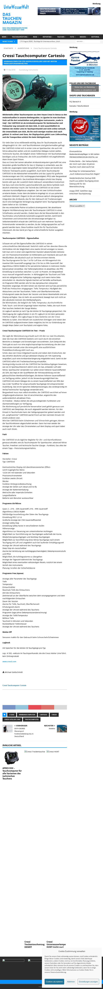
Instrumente (33, 70)
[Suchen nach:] (87, 41)
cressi (54, 715)
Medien (83, 37)
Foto (72, 37)
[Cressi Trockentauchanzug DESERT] (34, 844)
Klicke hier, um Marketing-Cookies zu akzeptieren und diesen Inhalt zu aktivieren (85, 90)
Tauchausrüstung (20, 37)
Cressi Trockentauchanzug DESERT (34, 944)
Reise (35, 37)
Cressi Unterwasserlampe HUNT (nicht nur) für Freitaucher (56, 945)
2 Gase (11, 715)
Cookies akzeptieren (54, 982)
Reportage (47, 37)
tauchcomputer (32, 719)
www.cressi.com (9, 661)
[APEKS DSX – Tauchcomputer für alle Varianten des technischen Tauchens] (13, 758)
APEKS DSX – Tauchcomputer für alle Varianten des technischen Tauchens (12, 773)
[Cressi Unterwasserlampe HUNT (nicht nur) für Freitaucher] (57, 844)
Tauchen (60, 37)
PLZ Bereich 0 (75, 101)
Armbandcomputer (27, 715)
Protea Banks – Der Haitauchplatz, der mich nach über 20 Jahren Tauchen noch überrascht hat (83, 164)
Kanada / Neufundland (79, 106)
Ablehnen (71, 982)
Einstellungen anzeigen (88, 982)
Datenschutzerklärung (58, 972)
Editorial (95, 37)
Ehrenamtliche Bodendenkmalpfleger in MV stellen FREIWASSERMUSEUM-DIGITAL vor (84, 154)
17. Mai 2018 (10, 70)
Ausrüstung (23, 70)
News (4, 37)
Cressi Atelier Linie (12, 719)
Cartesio (43, 715)
